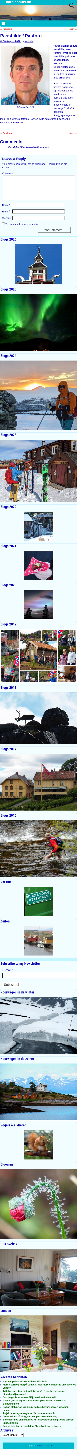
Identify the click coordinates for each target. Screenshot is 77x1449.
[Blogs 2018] (38, 718)
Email (6, 211)
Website (6, 218)
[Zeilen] (38, 941)
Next (73, 29)
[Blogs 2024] (38, 395)
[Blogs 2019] (38, 656)
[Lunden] (38, 1343)
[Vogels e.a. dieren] (38, 1144)
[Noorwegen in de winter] (38, 1025)
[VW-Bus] (38, 901)
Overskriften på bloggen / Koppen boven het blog (30, 1416)
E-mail (7, 970)
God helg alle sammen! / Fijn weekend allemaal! (29, 1397)
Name (6, 205)
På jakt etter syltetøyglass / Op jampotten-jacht (29, 1413)
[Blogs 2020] (38, 604)
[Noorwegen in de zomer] (38, 1092)
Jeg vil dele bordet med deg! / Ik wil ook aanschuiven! (32, 1426)
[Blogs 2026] (38, 264)
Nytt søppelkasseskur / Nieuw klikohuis (25, 1381)
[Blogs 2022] (38, 526)
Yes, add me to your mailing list (21, 224)
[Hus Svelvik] (38, 1277)
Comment (8, 173)
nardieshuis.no (18, 2)
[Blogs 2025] (38, 322)
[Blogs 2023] (38, 471)
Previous (6, 29)
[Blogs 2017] (38, 782)
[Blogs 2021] (38, 565)
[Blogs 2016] (38, 848)
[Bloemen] (38, 1204)
